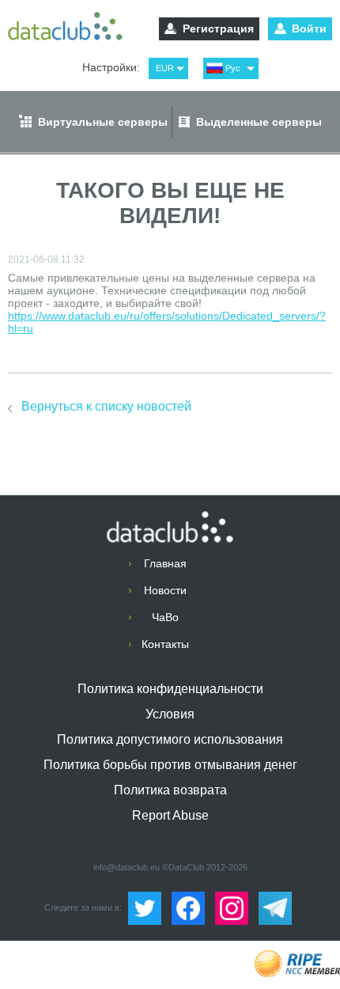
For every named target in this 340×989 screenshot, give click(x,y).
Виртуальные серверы (103, 122)
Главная (165, 563)
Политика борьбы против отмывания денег (170, 764)
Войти (309, 28)
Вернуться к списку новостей (106, 406)
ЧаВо (165, 617)
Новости (165, 590)
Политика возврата (170, 790)
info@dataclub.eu (126, 867)
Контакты (165, 644)
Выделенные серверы (259, 122)
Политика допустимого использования (170, 739)
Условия (170, 714)
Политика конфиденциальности (170, 688)
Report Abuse (170, 815)
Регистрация (218, 28)
